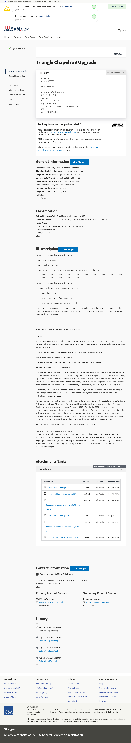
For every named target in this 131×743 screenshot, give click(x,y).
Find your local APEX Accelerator (62, 132)
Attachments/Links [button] (16, 90)
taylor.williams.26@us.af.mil (51, 602)
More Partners (42, 697)
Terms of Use (73, 683)
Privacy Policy (74, 688)
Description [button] (13, 85)
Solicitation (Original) (48, 661)
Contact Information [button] (17, 94)
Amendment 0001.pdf (57, 515)
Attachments (46, 469)
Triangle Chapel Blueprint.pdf (60, 494)
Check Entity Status (108, 688)
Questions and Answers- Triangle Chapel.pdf (62, 507)
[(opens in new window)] (117, 127)
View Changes (79, 162)
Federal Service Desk (108, 692)
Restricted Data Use (76, 692)
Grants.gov (40, 692)
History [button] (11, 99)
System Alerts (10, 697)
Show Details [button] (67, 6)
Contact (102, 701)
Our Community (11, 688)
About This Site (11, 683)
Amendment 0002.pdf (57, 487)
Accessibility (73, 701)
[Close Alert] (94, 7)
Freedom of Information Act (80, 696)
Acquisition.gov (42, 684)
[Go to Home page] (16, 29)
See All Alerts (117, 6)
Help (101, 683)
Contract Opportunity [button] (17, 71)
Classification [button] (14, 80)
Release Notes (10, 692)
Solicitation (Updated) (48, 640)
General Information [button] (17, 76)
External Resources (107, 696)
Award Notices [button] (13, 104)
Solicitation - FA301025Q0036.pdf (62, 537)
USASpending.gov (43, 688)
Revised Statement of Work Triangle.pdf (62, 528)
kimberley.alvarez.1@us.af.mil (99, 602)
